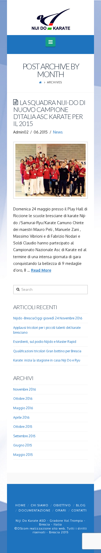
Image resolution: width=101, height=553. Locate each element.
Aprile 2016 (21, 417)
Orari (60, 510)
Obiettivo (62, 505)
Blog (81, 505)
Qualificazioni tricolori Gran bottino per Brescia (47, 351)
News (58, 132)
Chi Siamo (39, 505)
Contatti (79, 510)
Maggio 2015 (23, 455)
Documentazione (34, 510)
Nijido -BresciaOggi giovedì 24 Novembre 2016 (47, 318)
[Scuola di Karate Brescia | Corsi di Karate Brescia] (50, 19)
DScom (23, 528)
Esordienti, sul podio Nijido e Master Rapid (44, 342)
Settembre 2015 (24, 436)
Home (20, 505)
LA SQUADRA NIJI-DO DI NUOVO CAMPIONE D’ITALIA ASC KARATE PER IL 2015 (49, 113)
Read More (41, 270)
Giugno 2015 (22, 445)
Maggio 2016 (23, 408)
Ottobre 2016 (22, 399)
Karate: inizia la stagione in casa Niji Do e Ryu (46, 360)
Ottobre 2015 (22, 427)
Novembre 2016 (24, 389)
